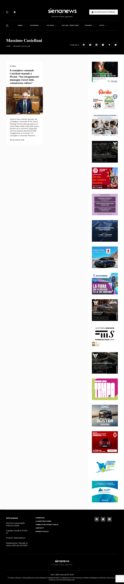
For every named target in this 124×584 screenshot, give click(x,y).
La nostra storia (43, 521)
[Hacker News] (103, 45)
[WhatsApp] (115, 45)
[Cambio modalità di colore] (14, 12)
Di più (101, 25)
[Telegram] (109, 45)
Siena (14, 66)
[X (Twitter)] (90, 45)
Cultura (50, 25)
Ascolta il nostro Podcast (104, 12)
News (20, 25)
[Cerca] (7, 26)
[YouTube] (109, 519)
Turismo (88, 25)
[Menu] (7, 12)
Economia (34, 25)
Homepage (40, 518)
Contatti (40, 528)
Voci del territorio (70, 25)
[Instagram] (103, 519)
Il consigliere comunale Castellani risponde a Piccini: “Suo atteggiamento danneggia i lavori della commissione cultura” (24, 77)
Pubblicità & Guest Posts (47, 525)
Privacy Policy (42, 531)
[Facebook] (83, 45)
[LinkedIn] (96, 45)
